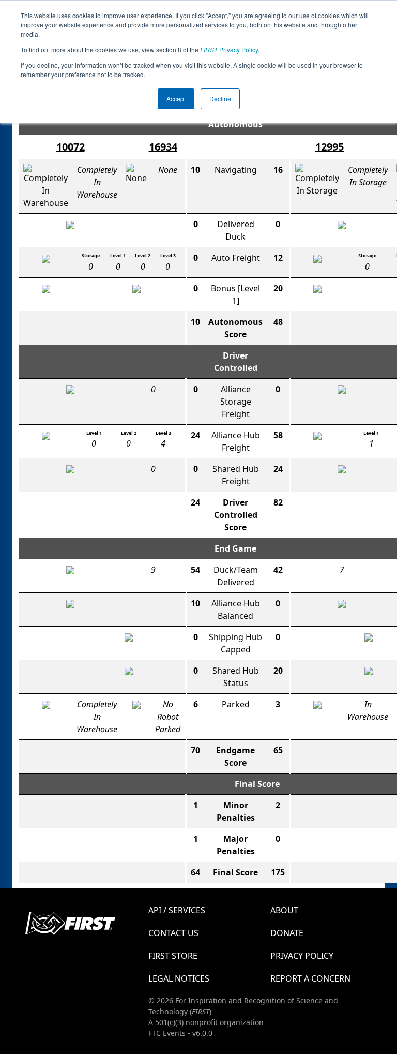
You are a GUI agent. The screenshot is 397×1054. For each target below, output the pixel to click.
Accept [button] (176, 98)
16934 (163, 147)
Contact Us (173, 933)
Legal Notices (178, 978)
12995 (329, 147)
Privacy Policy (229, 49)
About (284, 910)
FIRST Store (172, 955)
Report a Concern (310, 978)
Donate (286, 933)
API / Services (176, 910)
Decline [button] (220, 98)
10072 (70, 147)
